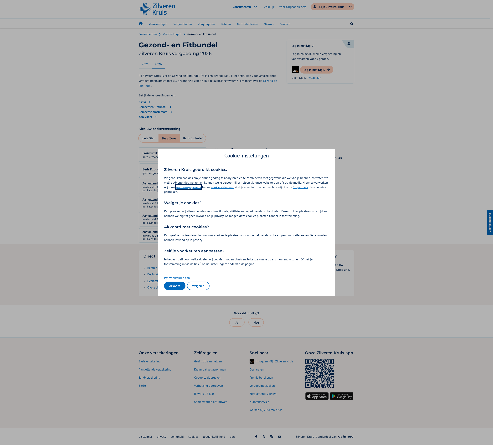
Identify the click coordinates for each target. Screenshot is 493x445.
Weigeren (198, 286)
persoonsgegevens (188, 187)
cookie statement (222, 187)
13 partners (300, 187)
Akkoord (174, 286)
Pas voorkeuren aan (177, 278)
